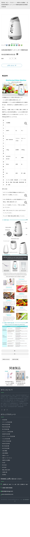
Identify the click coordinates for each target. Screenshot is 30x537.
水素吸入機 (4, 472)
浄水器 (3, 462)
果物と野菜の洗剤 (6, 470)
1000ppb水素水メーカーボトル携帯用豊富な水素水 (9, 383)
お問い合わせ (10, 65)
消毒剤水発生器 (6, 359)
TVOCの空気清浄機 (6, 441)
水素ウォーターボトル (7, 458)
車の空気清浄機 (5, 429)
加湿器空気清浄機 (6, 434)
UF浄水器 (4, 467)
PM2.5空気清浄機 (6, 427)
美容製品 (4, 474)
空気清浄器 (4, 419)
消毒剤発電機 (15, 359)
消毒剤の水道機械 (6, 460)
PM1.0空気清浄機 (6, 424)
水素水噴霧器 (5, 453)
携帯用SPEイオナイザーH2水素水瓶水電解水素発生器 (20, 383)
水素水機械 (4, 450)
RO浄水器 (4, 465)
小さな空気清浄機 (6, 438)
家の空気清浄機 (5, 446)
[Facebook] (2, 410)
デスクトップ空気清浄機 (7, 431)
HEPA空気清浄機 (6, 443)
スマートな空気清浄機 (7, 422)
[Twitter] (4, 410)
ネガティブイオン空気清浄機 (8, 436)
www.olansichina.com (7, 494)
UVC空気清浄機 (5, 448)
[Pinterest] (7, 410)
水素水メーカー (5, 455)
